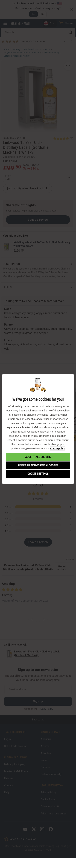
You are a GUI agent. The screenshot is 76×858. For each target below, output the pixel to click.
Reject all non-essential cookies (38, 465)
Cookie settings (38, 473)
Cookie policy (57, 448)
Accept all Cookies (38, 457)
